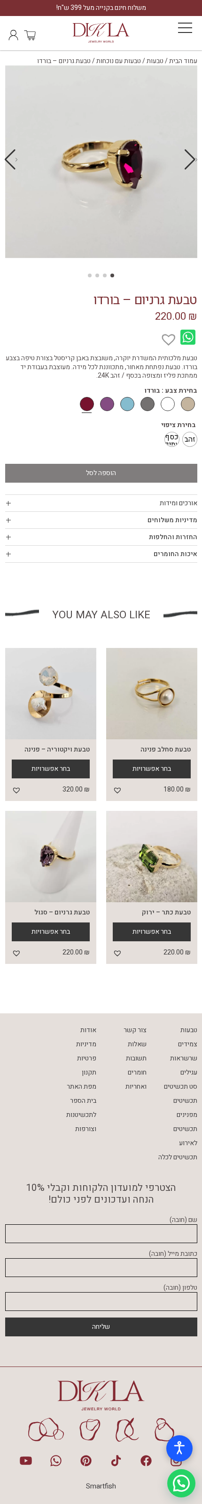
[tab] (101, 503)
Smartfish (101, 1486)
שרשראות (183, 1058)
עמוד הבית (183, 61)
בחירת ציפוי (178, 425)
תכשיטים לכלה (177, 1157)
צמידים (187, 1044)
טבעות (155, 61)
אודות (88, 1030)
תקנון (89, 1072)
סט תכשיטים (180, 1087)
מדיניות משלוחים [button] (172, 520)
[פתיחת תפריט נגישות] (179, 1448)
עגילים (188, 1072)
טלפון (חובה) (180, 1288)
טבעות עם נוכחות (118, 61)
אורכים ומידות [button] (178, 503)
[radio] (190, 439)
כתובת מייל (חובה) (173, 1254)
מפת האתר (81, 1087)
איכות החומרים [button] (175, 554)
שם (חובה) (183, 1220)
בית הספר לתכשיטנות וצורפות (81, 1115)
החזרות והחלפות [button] (173, 537)
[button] (11, 159)
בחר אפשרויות (151, 769)
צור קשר (135, 1030)
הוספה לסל (101, 473)
